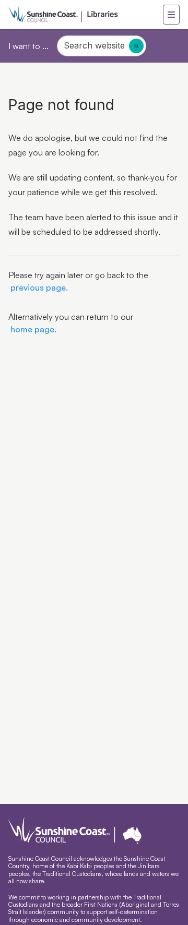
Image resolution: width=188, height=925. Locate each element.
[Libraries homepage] (85, 14)
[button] (171, 15)
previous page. (38, 287)
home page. (32, 329)
